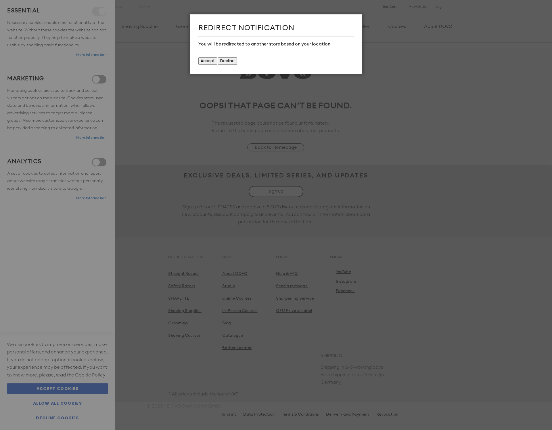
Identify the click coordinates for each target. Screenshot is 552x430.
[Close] (356, 20)
